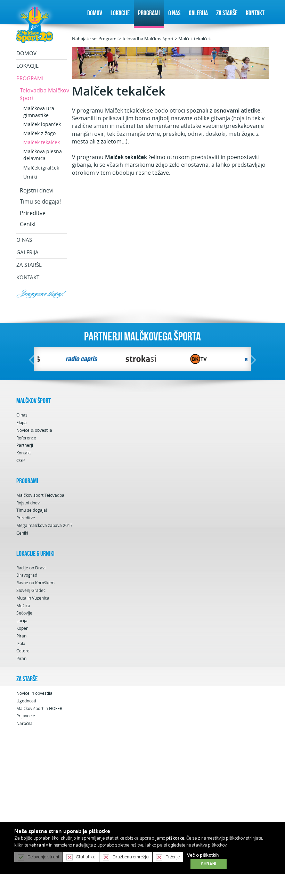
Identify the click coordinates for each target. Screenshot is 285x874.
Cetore (23, 651)
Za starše (226, 13)
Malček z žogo (39, 133)
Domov (94, 13)
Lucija (21, 621)
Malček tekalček (194, 38)
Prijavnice (25, 716)
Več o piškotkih (203, 855)
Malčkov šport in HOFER (39, 708)
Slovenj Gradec (31, 590)
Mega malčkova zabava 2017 (44, 525)
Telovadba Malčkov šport (148, 38)
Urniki (30, 176)
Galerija (198, 13)
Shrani (208, 863)
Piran (21, 636)
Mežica (23, 606)
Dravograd (26, 575)
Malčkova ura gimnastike (38, 111)
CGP (20, 460)
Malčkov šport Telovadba (40, 495)
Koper (22, 628)
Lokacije (120, 13)
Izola (20, 643)
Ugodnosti (26, 701)
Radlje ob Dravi (31, 568)
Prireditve (33, 213)
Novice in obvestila (34, 693)
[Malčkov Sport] (34, 24)
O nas (174, 13)
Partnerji (24, 445)
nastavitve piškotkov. (206, 845)
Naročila (24, 723)
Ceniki (27, 224)
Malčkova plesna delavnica (42, 155)
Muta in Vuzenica (32, 598)
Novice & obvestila (34, 430)
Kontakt (255, 13)
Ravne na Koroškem (35, 583)
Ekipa (21, 423)
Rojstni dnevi (37, 190)
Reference (26, 438)
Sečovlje (24, 613)
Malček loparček (42, 124)
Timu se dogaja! (40, 201)
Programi (149, 13)
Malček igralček (41, 167)
